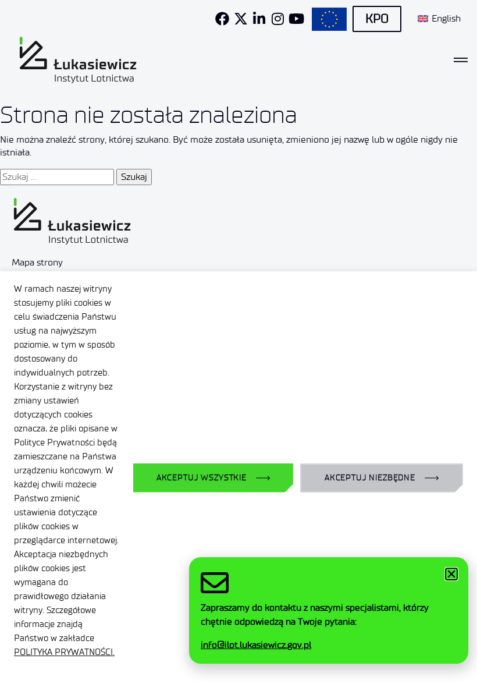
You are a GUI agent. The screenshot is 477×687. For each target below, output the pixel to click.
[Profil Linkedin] (259, 19)
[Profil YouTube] (297, 19)
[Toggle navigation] (460, 60)
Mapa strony (37, 262)
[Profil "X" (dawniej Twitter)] (241, 19)
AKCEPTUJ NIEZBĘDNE (370, 478)
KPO (377, 18)
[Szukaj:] (57, 177)
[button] (451, 574)
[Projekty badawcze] (329, 19)
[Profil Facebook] (222, 19)
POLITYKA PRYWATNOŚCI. (64, 652)
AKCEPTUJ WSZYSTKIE (201, 478)
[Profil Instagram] (278, 19)
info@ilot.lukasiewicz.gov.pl (256, 644)
